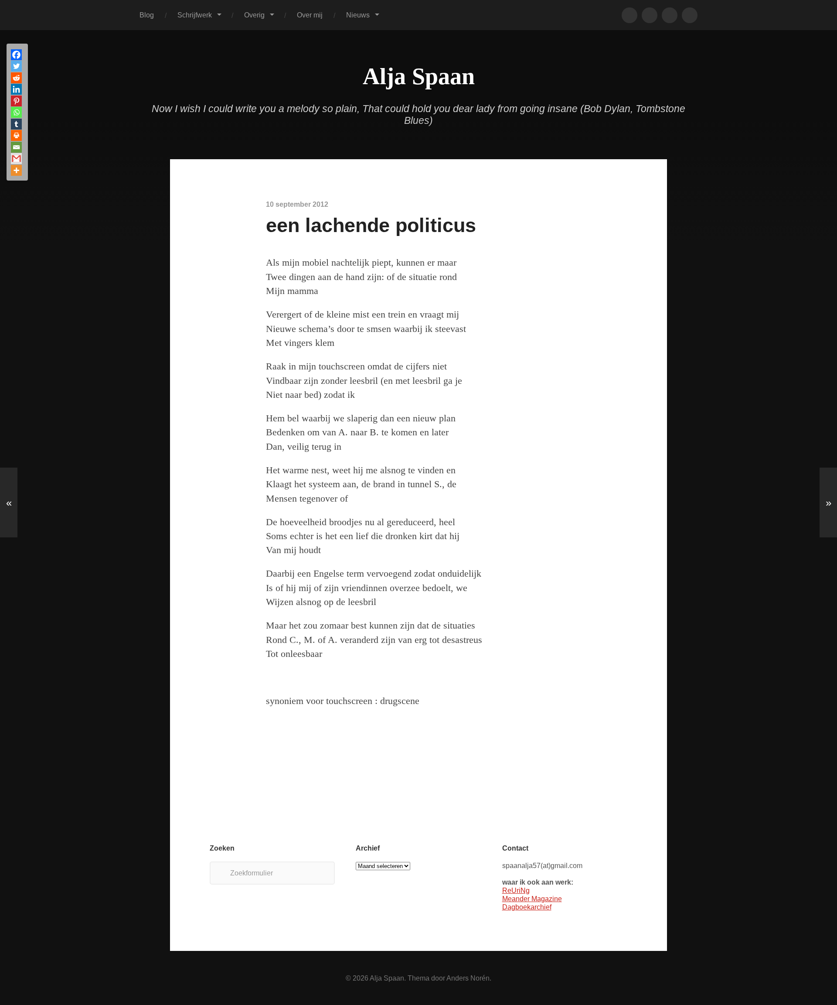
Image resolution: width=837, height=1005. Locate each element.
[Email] (16, 147)
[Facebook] (16, 54)
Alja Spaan (419, 76)
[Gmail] (16, 158)
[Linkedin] (16, 89)
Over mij (310, 15)
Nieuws (358, 15)
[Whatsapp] (16, 112)
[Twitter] (16, 66)
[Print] (16, 135)
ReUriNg (516, 890)
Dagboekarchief (526, 907)
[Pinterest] (16, 101)
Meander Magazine (532, 898)
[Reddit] (16, 77)
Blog (147, 15)
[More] (16, 170)
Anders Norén (468, 978)
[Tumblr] (16, 124)
